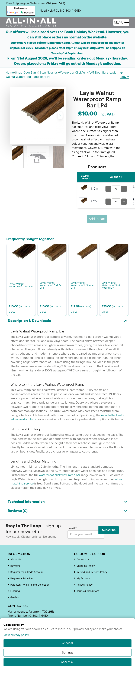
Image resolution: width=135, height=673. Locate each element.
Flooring (15, 591)
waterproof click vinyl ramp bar (59, 475)
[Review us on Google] (12, 12)
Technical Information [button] (26, 502)
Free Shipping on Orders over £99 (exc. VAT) (35, 3)
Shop (18, 72)
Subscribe (108, 530)
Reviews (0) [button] (18, 511)
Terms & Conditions (88, 591)
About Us (15, 559)
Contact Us (83, 559)
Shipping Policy (86, 566)
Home (10, 72)
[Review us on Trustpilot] (27, 12)
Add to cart (97, 218)
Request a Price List (21, 578)
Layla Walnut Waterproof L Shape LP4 (82, 285)
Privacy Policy (84, 585)
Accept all (67, 662)
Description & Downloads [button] (29, 321)
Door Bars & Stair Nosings (41, 72)
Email (72, 528)
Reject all (67, 643)
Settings (67, 652)
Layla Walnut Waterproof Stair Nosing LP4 (111, 285)
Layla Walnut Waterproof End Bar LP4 (51, 285)
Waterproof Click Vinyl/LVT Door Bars (83, 72)
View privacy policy (16, 635)
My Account (83, 578)
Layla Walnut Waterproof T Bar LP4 (21, 285)
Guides (14, 597)
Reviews (15, 566)
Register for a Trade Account (26, 572)
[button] (60, 115)
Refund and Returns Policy (92, 572)
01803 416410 (71, 10)
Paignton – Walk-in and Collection (29, 585)
